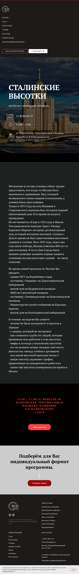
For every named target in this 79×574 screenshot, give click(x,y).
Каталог (5, 18)
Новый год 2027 (8, 38)
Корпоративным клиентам (13, 42)
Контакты (6, 34)
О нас (4, 22)
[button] (15, 51)
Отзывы (5, 30)
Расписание (7, 26)
